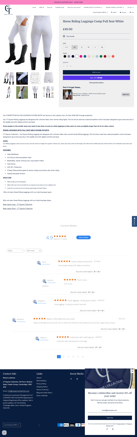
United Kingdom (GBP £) (99, 12)
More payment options (96, 82)
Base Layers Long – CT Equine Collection (17, 204)
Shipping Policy (42, 387)
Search (39, 378)
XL (102, 47)
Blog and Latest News (44, 393)
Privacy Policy (41, 384)
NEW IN (41, 7)
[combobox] (15, 250)
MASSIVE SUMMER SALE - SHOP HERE (68, 2)
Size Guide (70, 36)
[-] (63, 66)
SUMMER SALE (59, 7)
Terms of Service (43, 390)
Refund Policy (41, 381)
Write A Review (83, 237)
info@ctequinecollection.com (18, 391)
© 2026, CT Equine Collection (29, 425)
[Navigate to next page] (83, 356)
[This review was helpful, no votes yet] (94, 272)
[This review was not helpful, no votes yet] (98, 272)
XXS (66, 47)
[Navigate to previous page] (54, 356)
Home (34, 7)
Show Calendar (42, 396)
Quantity (65, 62)
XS (75, 47)
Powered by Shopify (46, 425)
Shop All (49, 7)
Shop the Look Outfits (74, 7)
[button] (64, 56)
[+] (70, 66)
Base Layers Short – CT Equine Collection (18, 208)
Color (65, 53)
